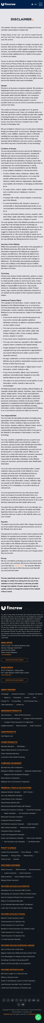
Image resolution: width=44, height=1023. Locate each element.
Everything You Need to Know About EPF (15, 960)
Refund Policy (28, 855)
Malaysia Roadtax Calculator (10, 792)
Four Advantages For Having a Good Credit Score (18, 956)
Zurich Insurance (25, 873)
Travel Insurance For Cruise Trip (12, 932)
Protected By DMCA (34, 1014)
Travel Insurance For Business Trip (13, 921)
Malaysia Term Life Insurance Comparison (15, 782)
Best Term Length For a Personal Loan (14, 973)
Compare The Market (35, 694)
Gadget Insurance (7, 726)
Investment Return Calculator (11, 831)
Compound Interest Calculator (11, 820)
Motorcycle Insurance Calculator (12, 817)
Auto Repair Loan (7, 736)
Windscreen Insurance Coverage (12, 810)
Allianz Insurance (7, 869)
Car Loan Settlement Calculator (11, 795)
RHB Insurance (21, 869)
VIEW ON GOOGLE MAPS (14, 660)
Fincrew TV (5, 701)
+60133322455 (6, 675)
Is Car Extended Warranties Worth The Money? (17, 904)
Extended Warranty (7, 746)
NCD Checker (28, 792)
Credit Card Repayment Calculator (12, 834)
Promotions (17, 697)
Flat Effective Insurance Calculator (12, 824)
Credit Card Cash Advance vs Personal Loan (16, 988)
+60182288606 (6, 654)
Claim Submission (7, 704)
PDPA (36, 852)
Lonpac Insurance (10, 873)
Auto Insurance (6, 715)
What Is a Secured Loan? (9, 977)
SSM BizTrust (7, 1014)
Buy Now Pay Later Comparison (12, 767)
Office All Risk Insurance (22, 715)
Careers (27, 697)
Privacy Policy (19, 566)
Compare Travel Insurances (32, 718)
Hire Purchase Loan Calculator (14, 841)
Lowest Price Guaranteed (9, 852)
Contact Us (20, 704)
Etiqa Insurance (6, 877)
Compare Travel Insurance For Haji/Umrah (18, 722)
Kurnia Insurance (35, 869)
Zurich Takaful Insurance (23, 877)
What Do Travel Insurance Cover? (12, 918)
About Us (7, 697)
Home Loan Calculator (34, 838)
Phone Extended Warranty (10, 753)
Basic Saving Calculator (9, 827)
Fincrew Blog (16, 701)
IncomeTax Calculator (33, 810)
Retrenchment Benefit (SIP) (10, 802)
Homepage (5, 694)
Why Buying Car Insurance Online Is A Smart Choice (18, 894)
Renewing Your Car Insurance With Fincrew (16, 890)
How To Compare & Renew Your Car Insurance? (17, 897)
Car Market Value (34, 841)
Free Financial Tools (30, 701)
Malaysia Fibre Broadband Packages (16, 774)
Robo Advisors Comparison (10, 778)
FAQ (34, 697)
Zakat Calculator (32, 824)
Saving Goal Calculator (28, 827)
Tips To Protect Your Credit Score (12, 949)
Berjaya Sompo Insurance (10, 880)
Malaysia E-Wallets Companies (11, 771)
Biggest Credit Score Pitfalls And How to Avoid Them (18, 953)
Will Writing (21, 746)
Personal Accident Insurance (10, 718)
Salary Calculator (10, 813)
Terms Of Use (5, 859)
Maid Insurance (21, 726)
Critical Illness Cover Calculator (11, 799)
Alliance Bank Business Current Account (14, 750)
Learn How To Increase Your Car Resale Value (16, 908)
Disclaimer (4, 855)
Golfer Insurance (35, 726)
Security (16, 859)
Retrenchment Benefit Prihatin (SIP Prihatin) (16, 806)
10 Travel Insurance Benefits (10, 939)
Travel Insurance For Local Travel (12, 925)
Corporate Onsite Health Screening (13, 757)
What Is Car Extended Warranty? (12, 901)
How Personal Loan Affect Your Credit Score (16, 984)
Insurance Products (18, 694)
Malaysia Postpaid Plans (33, 771)
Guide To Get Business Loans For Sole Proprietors (18, 981)
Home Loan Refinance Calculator (12, 838)
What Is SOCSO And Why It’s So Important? (16, 963)
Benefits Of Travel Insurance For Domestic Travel (17, 929)
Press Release (26, 852)
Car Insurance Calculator (27, 813)
